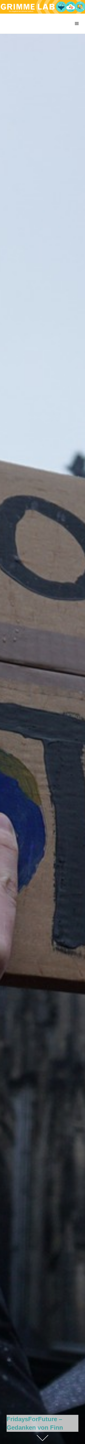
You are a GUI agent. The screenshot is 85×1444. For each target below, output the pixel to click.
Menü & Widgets (76, 28)
